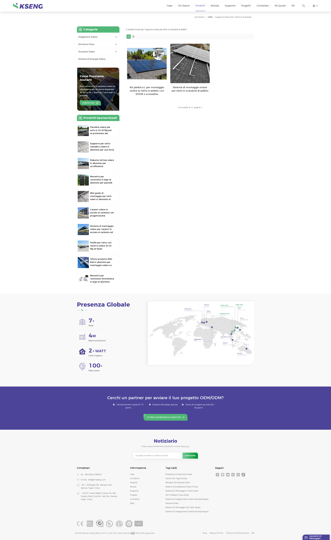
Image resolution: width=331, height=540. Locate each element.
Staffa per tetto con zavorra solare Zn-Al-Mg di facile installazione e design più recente (101, 245)
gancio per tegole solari (176, 478)
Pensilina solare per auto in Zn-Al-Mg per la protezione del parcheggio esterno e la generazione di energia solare (101, 130)
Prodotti (200, 5)
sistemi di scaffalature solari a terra (182, 487)
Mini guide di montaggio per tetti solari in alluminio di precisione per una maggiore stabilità (100, 196)
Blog (132, 503)
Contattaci (263, 5)
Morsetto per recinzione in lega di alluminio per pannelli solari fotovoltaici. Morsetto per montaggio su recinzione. (101, 179)
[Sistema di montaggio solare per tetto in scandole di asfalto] (190, 63)
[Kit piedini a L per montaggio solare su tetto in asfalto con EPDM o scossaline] (147, 63)
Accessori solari (86, 51)
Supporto (230, 5)
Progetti (246, 5)
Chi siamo (184, 5)
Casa (169, 5)
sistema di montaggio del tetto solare (183, 507)
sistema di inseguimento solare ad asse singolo (187, 499)
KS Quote (280, 5)
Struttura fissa (86, 44)
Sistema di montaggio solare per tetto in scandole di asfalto (190, 89)
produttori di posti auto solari (179, 474)
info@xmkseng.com (97, 480)
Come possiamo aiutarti (92, 78)
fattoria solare (172, 503)
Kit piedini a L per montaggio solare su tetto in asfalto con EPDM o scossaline (147, 91)
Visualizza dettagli (145, 96)
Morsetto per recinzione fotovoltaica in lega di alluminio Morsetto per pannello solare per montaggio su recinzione (102, 278)
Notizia (215, 5)
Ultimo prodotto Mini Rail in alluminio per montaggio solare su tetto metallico (101, 262)
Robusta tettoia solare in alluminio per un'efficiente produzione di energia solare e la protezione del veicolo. (102, 163)
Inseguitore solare (87, 37)
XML (253, 533)
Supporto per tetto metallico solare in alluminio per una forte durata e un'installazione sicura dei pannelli (102, 146)
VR (293, 5)
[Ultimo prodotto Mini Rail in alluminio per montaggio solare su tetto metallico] (83, 262)
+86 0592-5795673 (93, 474)
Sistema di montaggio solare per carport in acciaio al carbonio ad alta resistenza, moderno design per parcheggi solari (102, 229)
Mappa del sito (216, 533)
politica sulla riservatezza (237, 533)
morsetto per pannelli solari (178, 482)
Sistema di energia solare (92, 59)
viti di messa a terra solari (177, 495)
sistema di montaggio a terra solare (182, 491)
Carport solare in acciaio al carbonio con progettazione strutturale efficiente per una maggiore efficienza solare (102, 212)
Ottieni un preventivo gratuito (164, 417)
